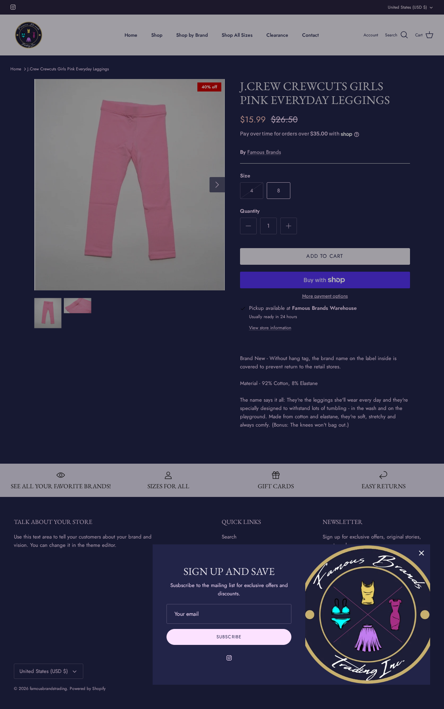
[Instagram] (229, 657)
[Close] (421, 553)
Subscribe (228, 636)
